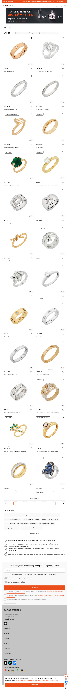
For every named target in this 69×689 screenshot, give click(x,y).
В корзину (31, 68)
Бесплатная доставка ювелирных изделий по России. (23, 1)
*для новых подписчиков (10, 602)
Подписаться (34, 587)
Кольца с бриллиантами (12, 528)
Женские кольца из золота (51, 515)
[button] (35, 33)
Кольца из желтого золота (50, 519)
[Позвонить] (61, 5)
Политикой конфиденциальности (25, 680)
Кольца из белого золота (12, 519)
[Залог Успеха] (8, 6)
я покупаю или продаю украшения (20, 578)
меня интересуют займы (16, 582)
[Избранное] (31, 38)
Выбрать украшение (49, 1)
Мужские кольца (35, 515)
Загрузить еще (34, 498)
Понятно (34, 684)
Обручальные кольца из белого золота (42, 523)
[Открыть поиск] (57, 5)
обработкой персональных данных (46, 680)
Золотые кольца (10, 515)
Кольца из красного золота (31, 519)
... (44, 503)
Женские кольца (22, 515)
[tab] (19, 331)
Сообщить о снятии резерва (30, 144)
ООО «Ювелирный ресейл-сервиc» (16, 592)
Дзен (5, 623)
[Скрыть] (65, 2)
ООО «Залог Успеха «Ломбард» (54, 591)
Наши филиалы (9, 619)
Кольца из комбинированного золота (16, 523)
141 (54, 503)
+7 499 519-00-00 (9, 616)
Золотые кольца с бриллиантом (31, 528)
